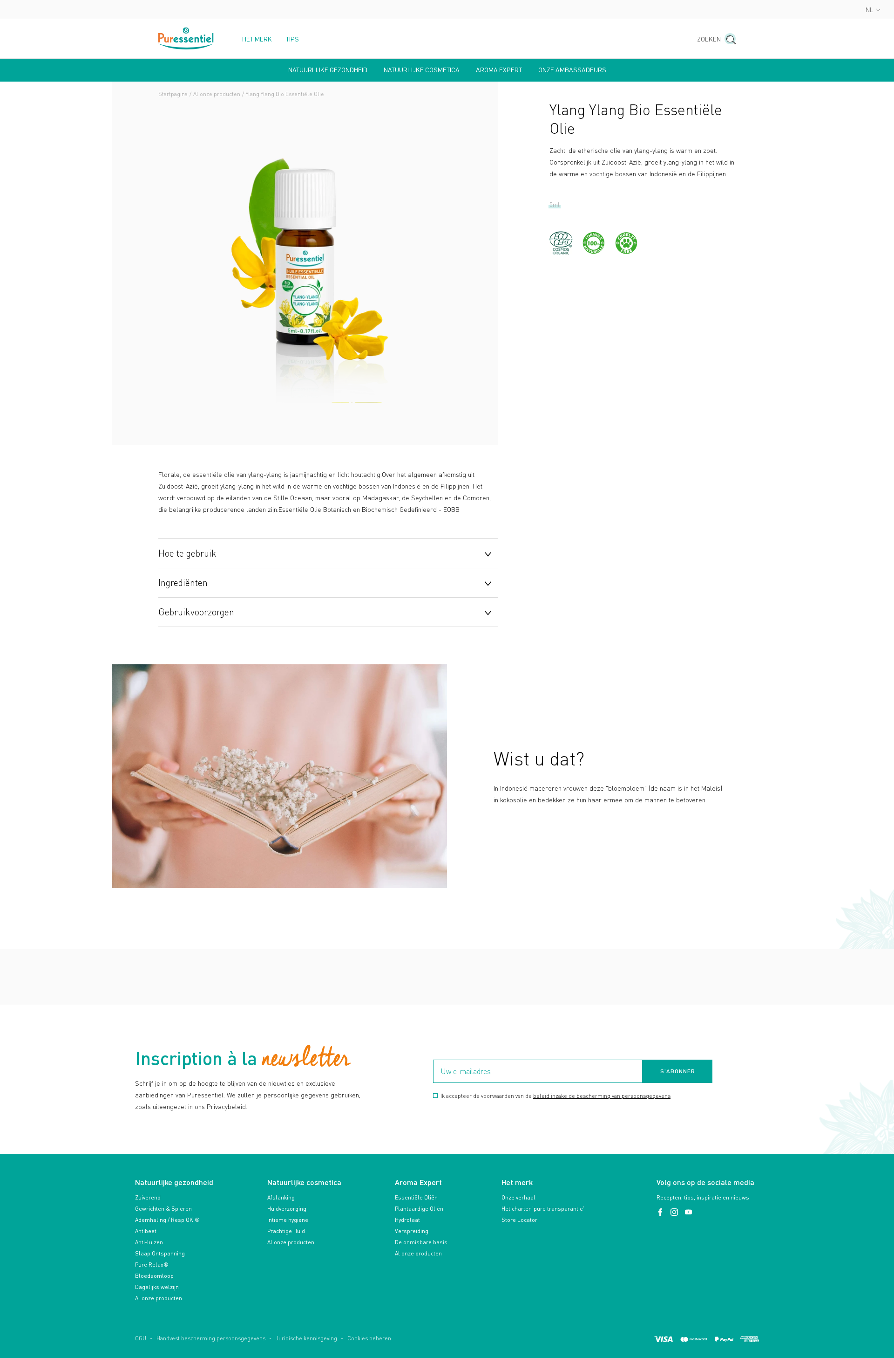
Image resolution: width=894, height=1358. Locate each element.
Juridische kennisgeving (306, 1338)
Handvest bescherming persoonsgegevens (210, 1338)
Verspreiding (411, 1230)
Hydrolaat (407, 1219)
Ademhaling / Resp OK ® (167, 1219)
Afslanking (281, 1197)
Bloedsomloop (154, 1275)
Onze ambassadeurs (572, 70)
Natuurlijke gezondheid (327, 70)
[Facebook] (661, 1212)
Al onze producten (216, 93)
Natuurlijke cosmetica (422, 70)
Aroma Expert (499, 70)
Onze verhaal (518, 1197)
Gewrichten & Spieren (163, 1208)
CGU (140, 1338)
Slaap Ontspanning (160, 1253)
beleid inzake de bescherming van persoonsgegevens (601, 1095)
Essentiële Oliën (416, 1197)
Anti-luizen (149, 1242)
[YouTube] (688, 1212)
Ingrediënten (183, 582)
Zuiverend (148, 1197)
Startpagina (173, 93)
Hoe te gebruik (187, 553)
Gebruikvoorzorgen (196, 612)
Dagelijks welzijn (157, 1286)
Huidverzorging (286, 1208)
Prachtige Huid (286, 1230)
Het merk (257, 39)
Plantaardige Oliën (419, 1208)
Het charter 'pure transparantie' (542, 1208)
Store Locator (519, 1219)
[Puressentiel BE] (186, 38)
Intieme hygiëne (287, 1219)
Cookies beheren (369, 1338)
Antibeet (145, 1230)
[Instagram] (675, 1212)
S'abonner (677, 1071)
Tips (292, 39)
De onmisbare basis (421, 1242)
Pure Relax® (152, 1264)
